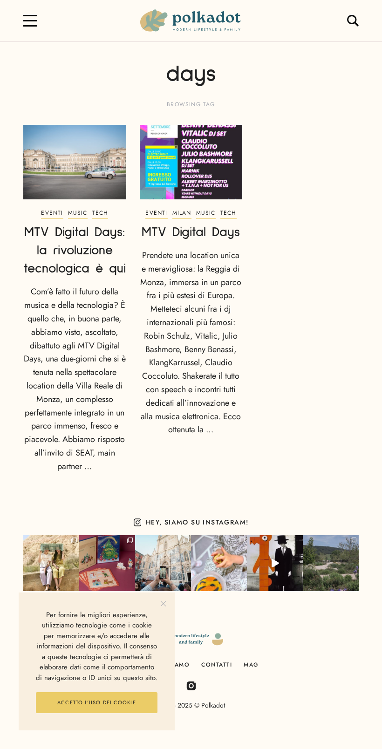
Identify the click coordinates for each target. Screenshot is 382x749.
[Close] (163, 603)
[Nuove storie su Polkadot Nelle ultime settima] (51, 563)
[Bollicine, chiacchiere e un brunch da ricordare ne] (331, 563)
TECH (100, 213)
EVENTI (52, 213)
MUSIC (78, 213)
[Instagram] (191, 685)
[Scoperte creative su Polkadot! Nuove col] (163, 563)
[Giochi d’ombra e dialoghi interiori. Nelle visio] (275, 563)
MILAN (181, 213)
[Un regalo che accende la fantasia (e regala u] (219, 563)
